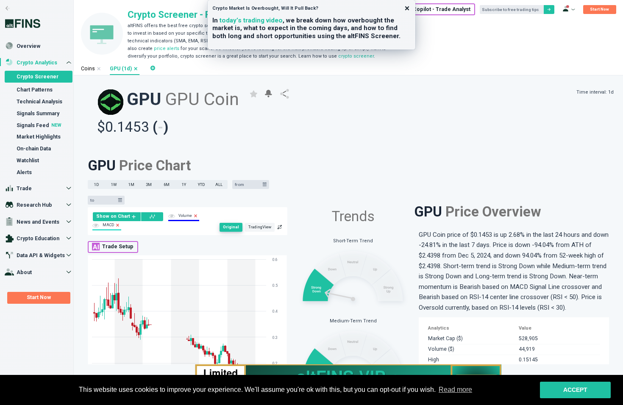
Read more (455, 389)
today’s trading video (251, 20)
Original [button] (231, 227)
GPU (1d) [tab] (121, 69)
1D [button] (96, 184)
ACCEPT (575, 389)
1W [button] (114, 184)
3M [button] (149, 184)
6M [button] (167, 184)
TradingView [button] (259, 227)
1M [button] (131, 184)
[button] (136, 69)
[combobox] (247, 184)
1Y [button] (184, 184)
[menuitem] (117, 216)
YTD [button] (201, 184)
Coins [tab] (88, 69)
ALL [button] (218, 184)
